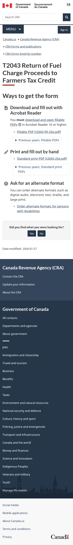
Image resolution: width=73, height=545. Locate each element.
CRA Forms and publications (23, 46)
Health (7, 387)
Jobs (5, 347)
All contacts (10, 318)
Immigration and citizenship (21, 355)
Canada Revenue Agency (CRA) (39, 39)
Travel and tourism (15, 363)
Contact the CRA (13, 276)
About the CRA (12, 292)
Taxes (6, 395)
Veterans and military (16, 474)
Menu (11, 29)
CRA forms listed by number (23, 54)
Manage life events (15, 490)
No (41, 233)
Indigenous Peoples (15, 466)
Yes (32, 233)
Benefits (8, 379)
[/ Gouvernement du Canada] (27, 5)
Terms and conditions (16, 529)
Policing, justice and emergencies (24, 427)
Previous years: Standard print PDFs (40, 169)
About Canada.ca (13, 521)
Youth (6, 482)
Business (8, 371)
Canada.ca (9, 39)
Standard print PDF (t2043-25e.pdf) (42, 159)
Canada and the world (17, 442)
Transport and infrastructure (21, 435)
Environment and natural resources (25, 403)
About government (15, 334)
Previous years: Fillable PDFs (39, 140)
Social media (11, 505)
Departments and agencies (20, 326)
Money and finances (16, 450)
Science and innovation (17, 458)
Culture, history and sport (19, 419)
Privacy (7, 537)
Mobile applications (15, 513)
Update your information (19, 284)
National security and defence (22, 411)
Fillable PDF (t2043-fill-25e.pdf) (39, 132)
